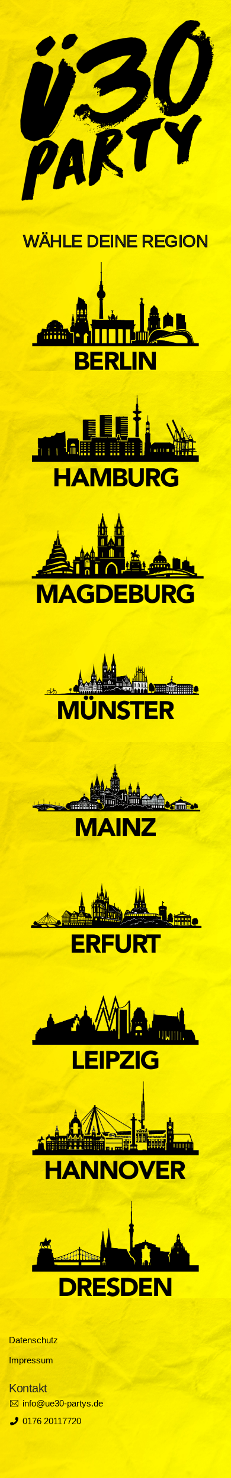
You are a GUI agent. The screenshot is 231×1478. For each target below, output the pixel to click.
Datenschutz (33, 1340)
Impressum (31, 1360)
